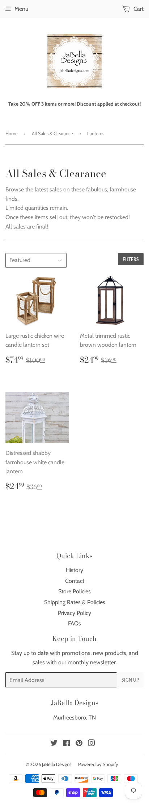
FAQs (74, 623)
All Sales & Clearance (52, 133)
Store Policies (74, 591)
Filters (131, 259)
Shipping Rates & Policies (74, 602)
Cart (138, 8)
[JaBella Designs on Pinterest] (79, 743)
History (74, 570)
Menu (21, 8)
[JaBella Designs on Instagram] (91, 743)
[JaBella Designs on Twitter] (54, 743)
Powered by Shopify (98, 764)
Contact (74, 580)
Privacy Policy (74, 613)
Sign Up (130, 680)
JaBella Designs (56, 764)
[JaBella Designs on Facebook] (66, 743)
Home (11, 133)
